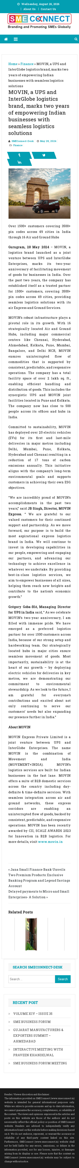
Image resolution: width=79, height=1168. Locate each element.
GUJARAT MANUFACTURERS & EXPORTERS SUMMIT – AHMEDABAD (38, 1035)
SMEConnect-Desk (23, 141)
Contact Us (48, 9)
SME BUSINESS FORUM (32, 1022)
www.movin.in (50, 842)
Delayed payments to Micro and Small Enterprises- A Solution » (38, 894)
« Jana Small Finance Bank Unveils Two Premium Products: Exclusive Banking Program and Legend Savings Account (39, 877)
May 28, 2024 (48, 141)
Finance (18, 145)
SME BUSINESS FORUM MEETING (40, 1063)
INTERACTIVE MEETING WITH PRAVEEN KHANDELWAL (38, 1052)
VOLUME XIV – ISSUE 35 (32, 1014)
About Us (29, 9)
